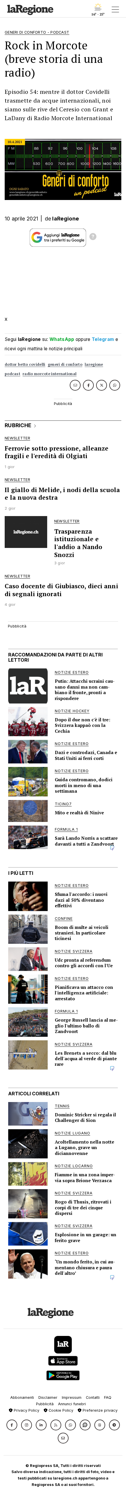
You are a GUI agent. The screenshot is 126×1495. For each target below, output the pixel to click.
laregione (94, 364)
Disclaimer (47, 1397)
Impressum (71, 1397)
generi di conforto (65, 364)
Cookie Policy (60, 1410)
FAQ (107, 1397)
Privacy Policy (26, 1410)
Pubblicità (45, 1404)
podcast (12, 373)
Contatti (93, 1397)
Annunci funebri (72, 1404)
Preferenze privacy (99, 1410)
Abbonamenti (22, 1397)
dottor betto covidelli (25, 364)
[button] (11, 1425)
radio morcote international (49, 373)
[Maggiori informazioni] (92, 237)
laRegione (65, 218)
